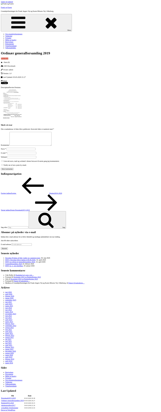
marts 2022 (9, 333)
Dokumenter (9, 44)
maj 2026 (8, 292)
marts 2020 (9, 355)
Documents (9, 374)
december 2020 (10, 351)
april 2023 (8, 320)
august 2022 (9, 328)
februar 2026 (9, 296)
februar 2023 (9, 324)
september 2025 (10, 300)
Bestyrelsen (9, 42)
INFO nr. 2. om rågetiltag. (14, 266)
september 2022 (10, 326)
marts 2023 (9, 322)
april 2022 (8, 331)
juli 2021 (8, 339)
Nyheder (8, 38)
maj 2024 (8, 310)
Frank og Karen (6, 7)
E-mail (4, 153)
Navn (3, 149)
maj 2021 (8, 343)
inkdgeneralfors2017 (8, 405)
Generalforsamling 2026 (13, 264)
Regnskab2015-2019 (8, 398)
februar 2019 (9, 359)
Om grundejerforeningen (13, 34)
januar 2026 (9, 298)
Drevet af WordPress (8, 410)
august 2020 (9, 353)
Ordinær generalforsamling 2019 (12, 401)
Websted (4, 157)
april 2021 (8, 345)
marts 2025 (9, 306)
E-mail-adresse (6, 244)
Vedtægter (8, 36)
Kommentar (5, 145)
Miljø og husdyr (10, 40)
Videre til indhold (7, 2)
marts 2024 (9, 312)
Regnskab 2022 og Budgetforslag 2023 (27, 277)
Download (4, 58)
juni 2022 (8, 330)
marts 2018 (9, 363)
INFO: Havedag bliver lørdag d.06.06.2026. (20, 260)
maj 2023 (8, 318)
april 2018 (8, 361)
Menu (69, 30)
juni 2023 (8, 316)
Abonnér (4, 248)
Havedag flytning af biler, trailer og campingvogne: (23, 258)
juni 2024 (8, 308)
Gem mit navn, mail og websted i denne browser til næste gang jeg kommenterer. (31, 161)
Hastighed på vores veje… (25, 275)
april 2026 (8, 294)
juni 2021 (8, 341)
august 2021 (9, 337)
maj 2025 (8, 302)
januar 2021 (9, 349)
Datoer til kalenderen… (22, 281)
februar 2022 (9, 335)
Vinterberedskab (11, 46)
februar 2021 (9, 347)
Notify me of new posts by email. (15, 165)
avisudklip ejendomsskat (9, 408)
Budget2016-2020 (7, 403)
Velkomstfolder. (10, 48)
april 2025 (8, 304)
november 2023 (10, 314)
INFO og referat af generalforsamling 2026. (20, 262)
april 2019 (8, 357)
